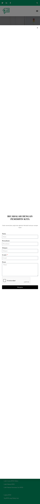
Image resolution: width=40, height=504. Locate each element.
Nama (4, 234)
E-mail (4, 255)
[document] (20, 252)
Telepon (4, 248)
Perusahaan (6, 241)
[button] (37, 28)
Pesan (4, 262)
